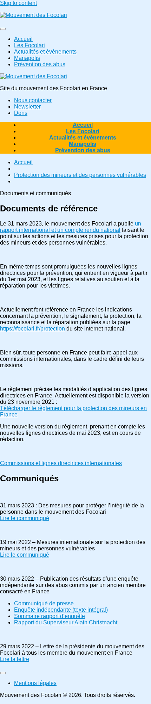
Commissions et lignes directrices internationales (61, 463)
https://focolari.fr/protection (32, 329)
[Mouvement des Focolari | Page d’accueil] (33, 15)
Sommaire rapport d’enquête (49, 616)
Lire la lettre (14, 659)
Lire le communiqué (24, 518)
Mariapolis (27, 58)
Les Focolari (29, 45)
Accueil (23, 39)
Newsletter (27, 107)
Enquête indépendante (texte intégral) (61, 610)
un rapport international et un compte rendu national (70, 227)
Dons (20, 113)
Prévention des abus (39, 64)
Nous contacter (33, 100)
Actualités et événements (45, 52)
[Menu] (3, 29)
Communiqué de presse (44, 603)
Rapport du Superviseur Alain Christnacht (65, 622)
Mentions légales (35, 683)
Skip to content (18, 3)
